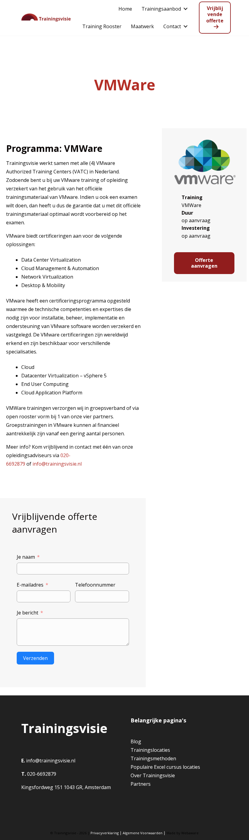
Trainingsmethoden (153, 758)
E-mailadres (30, 584)
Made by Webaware (182, 833)
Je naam (26, 557)
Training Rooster (101, 26)
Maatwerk (142, 26)
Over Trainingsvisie (153, 775)
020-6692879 (41, 774)
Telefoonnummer (95, 584)
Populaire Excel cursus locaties (165, 767)
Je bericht (27, 612)
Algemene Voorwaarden (142, 833)
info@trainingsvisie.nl (57, 463)
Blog (136, 741)
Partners (141, 784)
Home (125, 8)
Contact (172, 26)
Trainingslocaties (150, 750)
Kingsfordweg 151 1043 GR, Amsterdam (66, 787)
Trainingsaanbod (161, 8)
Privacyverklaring (104, 833)
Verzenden (35, 658)
